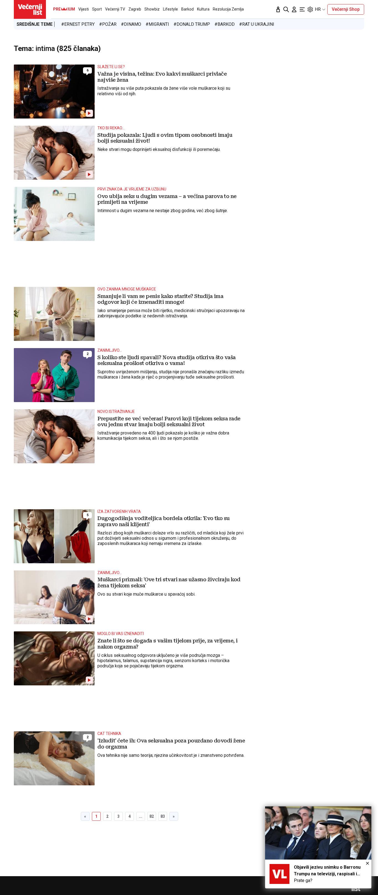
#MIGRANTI (157, 24)
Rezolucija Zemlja (228, 9)
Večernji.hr (30, 9)
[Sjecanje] (278, 9)
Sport (97, 9)
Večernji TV (115, 9)
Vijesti (83, 9)
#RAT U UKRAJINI (256, 24)
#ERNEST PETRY (78, 24)
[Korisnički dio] (294, 9)
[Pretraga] (286, 9)
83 (162, 816)
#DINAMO (131, 24)
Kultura (203, 9)
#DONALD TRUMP (192, 24)
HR (318, 9)
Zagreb (134, 9)
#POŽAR (107, 24)
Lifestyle (170, 9)
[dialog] (318, 847)
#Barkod (224, 24)
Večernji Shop (346, 9)
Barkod (187, 9)
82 (151, 816)
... (140, 816)
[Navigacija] (302, 9)
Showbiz (152, 9)
